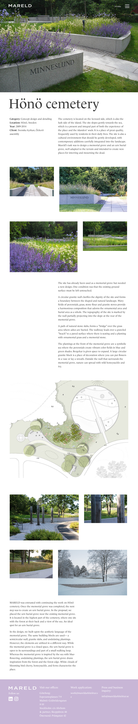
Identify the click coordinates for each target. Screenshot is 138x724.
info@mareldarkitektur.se (115, 696)
